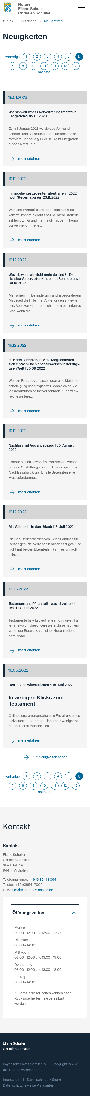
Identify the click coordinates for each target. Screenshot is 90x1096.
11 (55, 66)
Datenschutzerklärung (44, 1079)
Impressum (11, 1079)
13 (75, 66)
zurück (10, 21)
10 (44, 66)
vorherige (12, 57)
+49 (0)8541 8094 (42, 879)
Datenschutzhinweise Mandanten (28, 1085)
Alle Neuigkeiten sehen (49, 757)
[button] (45, 912)
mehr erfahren (29, 158)
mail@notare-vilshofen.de (33, 890)
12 (65, 66)
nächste (44, 72)
